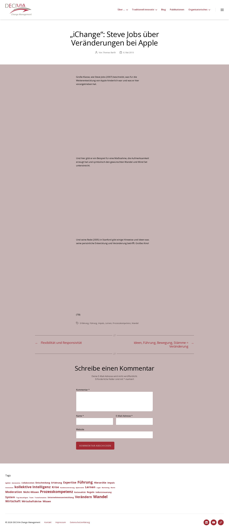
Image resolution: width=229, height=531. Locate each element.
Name (80, 416)
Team (31, 498)
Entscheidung (43, 482)
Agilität (8, 483)
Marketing (105, 488)
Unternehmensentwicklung (61, 497)
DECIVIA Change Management (26, 522)
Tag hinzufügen (22, 498)
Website (80, 429)
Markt (113, 488)
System (10, 497)
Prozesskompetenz (122, 323)
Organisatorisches (197, 9)
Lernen (108, 323)
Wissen (47, 501)
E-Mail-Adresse (124, 416)
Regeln (90, 492)
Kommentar (83, 390)
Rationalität (80, 492)
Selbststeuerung (104, 492)
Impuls (101, 323)
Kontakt (47, 522)
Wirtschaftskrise (31, 501)
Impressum (60, 522)
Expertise (69, 482)
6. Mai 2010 (128, 52)
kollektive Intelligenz (32, 487)
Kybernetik (80, 488)
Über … (121, 9)
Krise (55, 487)
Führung (93, 323)
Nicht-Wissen (31, 492)
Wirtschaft (13, 501)
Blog (163, 9)
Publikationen (177, 9)
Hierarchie (100, 482)
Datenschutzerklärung (80, 522)
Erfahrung (84, 323)
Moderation (13, 492)
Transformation (40, 498)
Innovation (9, 488)
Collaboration (27, 483)
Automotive (16, 483)
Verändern (83, 497)
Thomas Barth (109, 52)
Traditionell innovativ (143, 9)
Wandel (135, 323)
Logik (99, 488)
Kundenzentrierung (67, 488)
